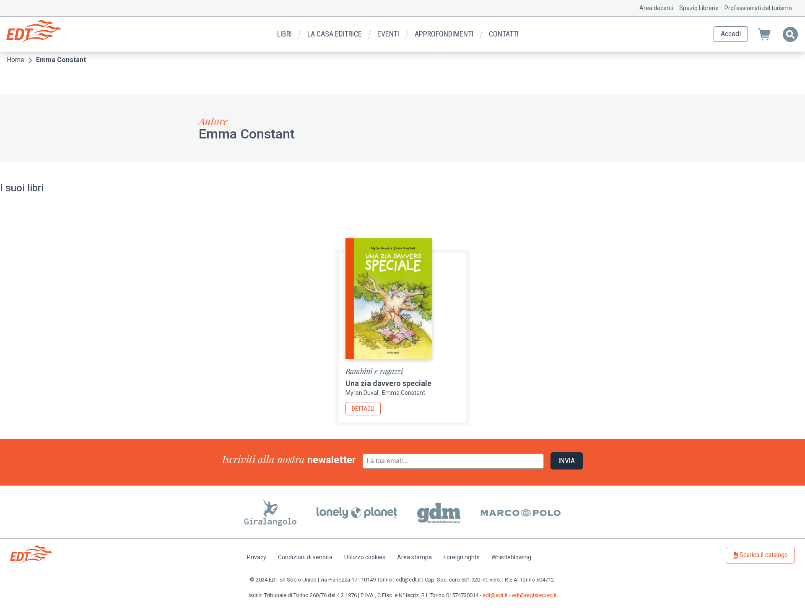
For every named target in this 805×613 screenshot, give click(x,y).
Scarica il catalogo (764, 555)
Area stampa (414, 557)
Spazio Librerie (699, 8)
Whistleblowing (511, 557)
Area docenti (656, 8)
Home (15, 60)
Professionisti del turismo (758, 8)
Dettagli (363, 408)
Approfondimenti (444, 33)
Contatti (504, 33)
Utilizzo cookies (364, 557)
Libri (284, 33)
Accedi (731, 34)
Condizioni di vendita (305, 557)
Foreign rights (462, 557)
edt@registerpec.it (534, 595)
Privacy (256, 557)
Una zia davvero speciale (388, 383)
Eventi (388, 33)
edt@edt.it (495, 595)
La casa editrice (334, 33)
